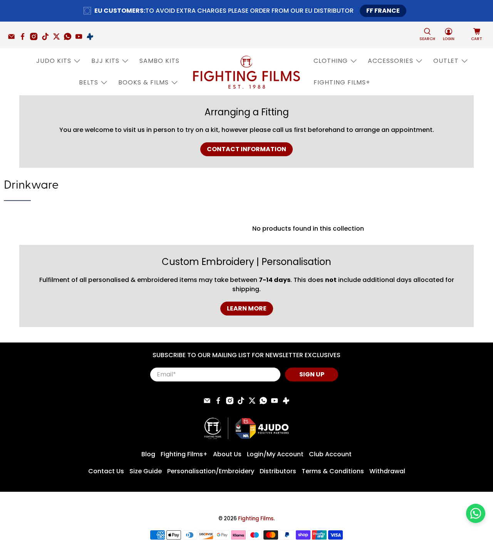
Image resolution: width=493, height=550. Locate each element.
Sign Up (311, 374)
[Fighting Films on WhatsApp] (69, 38)
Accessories (390, 60)
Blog (148, 454)
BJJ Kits (105, 60)
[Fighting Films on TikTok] (47, 38)
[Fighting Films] (246, 71)
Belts (88, 82)
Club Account (330, 454)
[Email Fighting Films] (13, 38)
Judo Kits (53, 60)
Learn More (247, 308)
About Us (227, 454)
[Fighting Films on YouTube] (80, 38)
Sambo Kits (159, 60)
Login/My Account (275, 454)
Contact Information (246, 149)
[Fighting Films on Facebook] (24, 38)
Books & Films (143, 82)
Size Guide (145, 471)
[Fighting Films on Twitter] (58, 38)
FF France (383, 10)
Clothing (331, 60)
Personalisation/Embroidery (210, 471)
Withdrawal (387, 471)
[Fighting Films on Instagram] (35, 38)
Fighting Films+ (342, 82)
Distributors (278, 471)
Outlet (446, 60)
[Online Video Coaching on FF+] (91, 38)
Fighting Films (255, 518)
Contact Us (106, 471)
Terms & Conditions (333, 471)
